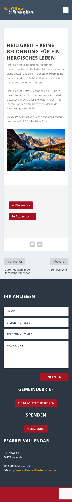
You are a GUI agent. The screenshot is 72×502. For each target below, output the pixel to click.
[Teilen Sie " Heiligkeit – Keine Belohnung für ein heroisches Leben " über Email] (32, 244)
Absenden (54, 377)
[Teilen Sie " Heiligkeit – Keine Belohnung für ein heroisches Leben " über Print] (39, 244)
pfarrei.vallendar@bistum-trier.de (34, 470)
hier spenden (36, 428)
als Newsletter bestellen (36, 403)
